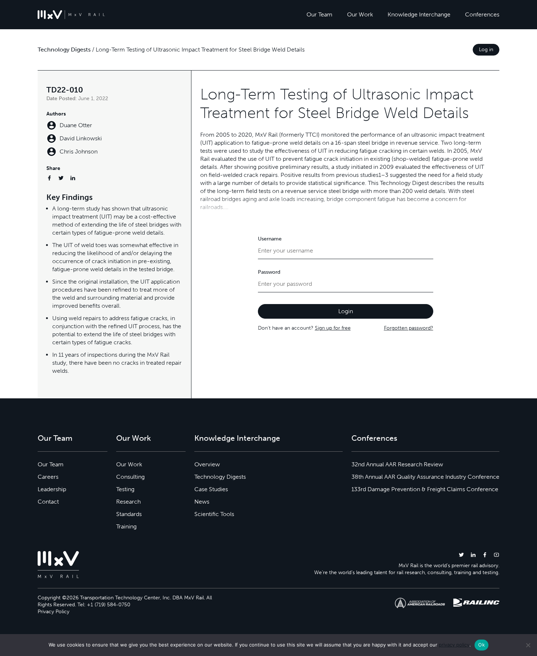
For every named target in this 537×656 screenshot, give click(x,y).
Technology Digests (64, 49)
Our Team (319, 14)
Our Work (360, 14)
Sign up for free (333, 328)
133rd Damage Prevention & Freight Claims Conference (424, 489)
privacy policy (454, 645)
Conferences (482, 14)
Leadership (52, 489)
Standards (129, 514)
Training (126, 526)
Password (269, 272)
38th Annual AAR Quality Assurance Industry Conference (425, 476)
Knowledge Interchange (419, 14)
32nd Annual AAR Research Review (397, 464)
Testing (125, 489)
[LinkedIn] (73, 178)
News (201, 501)
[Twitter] (61, 178)
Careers (48, 476)
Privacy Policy (53, 611)
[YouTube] (496, 554)
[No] (528, 645)
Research (128, 501)
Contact (48, 501)
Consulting (130, 476)
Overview (207, 464)
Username (270, 239)
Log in (486, 49)
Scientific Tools (214, 514)
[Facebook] (49, 178)
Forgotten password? (408, 328)
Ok (481, 645)
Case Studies (211, 489)
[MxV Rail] (71, 14)
